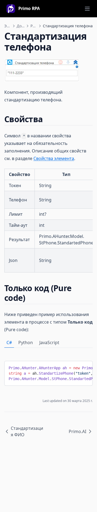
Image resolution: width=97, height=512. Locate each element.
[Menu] (87, 8)
